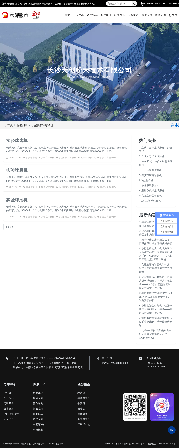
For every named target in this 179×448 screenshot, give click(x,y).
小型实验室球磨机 (42, 125)
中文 (175, 15)
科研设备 (38, 429)
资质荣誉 (8, 403)
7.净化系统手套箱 (149, 185)
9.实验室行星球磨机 (150, 195)
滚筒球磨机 (83, 419)
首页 (67, 15)
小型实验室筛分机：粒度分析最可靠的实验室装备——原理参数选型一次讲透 (155, 309)
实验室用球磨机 (88, 157)
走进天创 (146, 15)
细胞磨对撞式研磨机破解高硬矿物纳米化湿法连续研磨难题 (155, 321)
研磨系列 (38, 392)
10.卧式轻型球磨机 (150, 200)
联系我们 (8, 419)
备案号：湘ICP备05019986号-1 (130, 443)
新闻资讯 (119, 15)
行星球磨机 (83, 424)
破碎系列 (38, 398)
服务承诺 (133, 15)
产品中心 (78, 15)
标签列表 (22, 125)
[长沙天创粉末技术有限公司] (22, 15)
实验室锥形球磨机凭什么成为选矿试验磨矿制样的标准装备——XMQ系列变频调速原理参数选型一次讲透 (155, 282)
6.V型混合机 (146, 180)
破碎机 (81, 408)
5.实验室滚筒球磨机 (150, 175)
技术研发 (8, 408)
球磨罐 (81, 392)
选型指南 (92, 15)
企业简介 (8, 392)
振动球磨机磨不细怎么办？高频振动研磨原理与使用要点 (155, 241)
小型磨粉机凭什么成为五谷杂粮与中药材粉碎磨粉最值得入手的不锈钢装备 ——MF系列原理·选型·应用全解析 (155, 253)
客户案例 (106, 15)
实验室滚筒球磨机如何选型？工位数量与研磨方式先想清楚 (155, 268)
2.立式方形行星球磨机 (151, 156)
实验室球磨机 (47, 157)
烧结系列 (38, 419)
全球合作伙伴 (11, 413)
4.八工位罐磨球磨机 (150, 170)
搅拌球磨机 (83, 413)
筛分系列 (38, 403)
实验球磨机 (17, 140)
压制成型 (38, 413)
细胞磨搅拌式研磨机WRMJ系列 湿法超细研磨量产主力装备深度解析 (155, 296)
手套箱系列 (39, 424)
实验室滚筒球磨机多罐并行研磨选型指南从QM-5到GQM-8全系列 (155, 333)
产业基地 (8, 398)
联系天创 (160, 15)
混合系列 (38, 408)
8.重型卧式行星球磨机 (151, 190)
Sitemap (109, 443)
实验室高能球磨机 (108, 157)
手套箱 (81, 403)
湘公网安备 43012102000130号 (161, 443)
